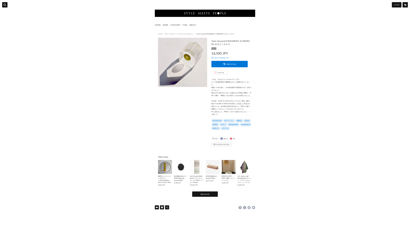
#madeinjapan (245, 124)
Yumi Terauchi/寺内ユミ (186, 34)
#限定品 (239, 120)
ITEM (184, 25)
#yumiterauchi (217, 120)
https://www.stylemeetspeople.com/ (253, 207)
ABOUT (192, 25)
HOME (158, 25)
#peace (247, 120)
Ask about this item (222, 144)
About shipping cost (221, 58)
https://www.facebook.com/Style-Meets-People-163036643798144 (240, 207)
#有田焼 (215, 124)
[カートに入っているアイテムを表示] (405, 4)
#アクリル (225, 128)
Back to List (205, 194)
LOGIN (396, 5)
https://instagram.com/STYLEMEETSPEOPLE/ (249, 207)
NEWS (165, 25)
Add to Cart (231, 64)
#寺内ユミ (216, 128)
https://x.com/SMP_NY (244, 207)
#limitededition (233, 124)
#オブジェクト (229, 120)
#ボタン (223, 124)
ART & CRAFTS (170, 34)
